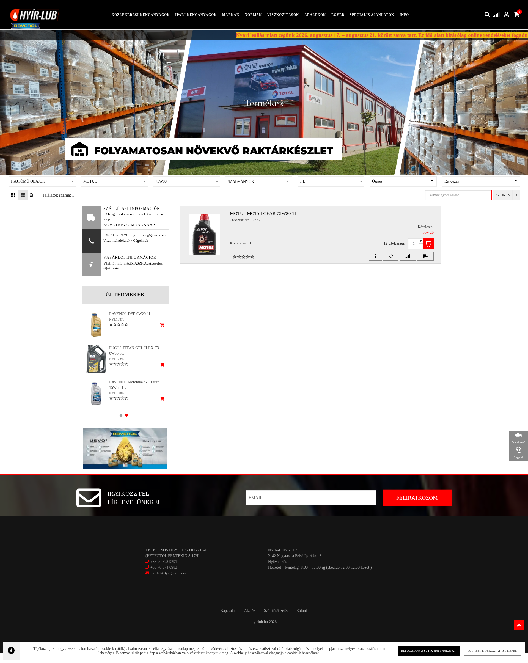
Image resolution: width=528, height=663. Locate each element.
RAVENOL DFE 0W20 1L (130, 314)
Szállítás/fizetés (276, 611)
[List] (23, 195)
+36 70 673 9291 (163, 562)
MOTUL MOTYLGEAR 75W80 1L (263, 213)
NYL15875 (116, 319)
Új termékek (125, 294)
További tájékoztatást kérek (492, 650)
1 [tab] (121, 415)
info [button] (404, 15)
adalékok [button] (315, 15)
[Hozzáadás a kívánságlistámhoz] (390, 256)
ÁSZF (138, 263)
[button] (258, 181)
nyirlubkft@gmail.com (167, 573)
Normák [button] (253, 15)
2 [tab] (126, 415)
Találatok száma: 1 (58, 195)
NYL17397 (116, 359)
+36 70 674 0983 (163, 567)
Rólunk (302, 611)
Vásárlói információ (118, 263)
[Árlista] (31, 195)
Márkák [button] (230, 15)
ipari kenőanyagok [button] (196, 15)
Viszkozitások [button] (283, 15)
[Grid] (13, 195)
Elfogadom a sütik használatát (428, 650)
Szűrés (503, 195)
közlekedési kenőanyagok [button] (141, 15)
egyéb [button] (337, 15)
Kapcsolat (228, 611)
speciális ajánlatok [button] (372, 15)
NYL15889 (116, 393)
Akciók (249, 611)
